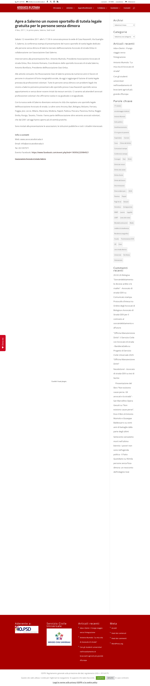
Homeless (117, 207)
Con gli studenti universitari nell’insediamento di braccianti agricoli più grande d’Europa (122, 85)
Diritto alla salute (120, 170)
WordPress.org (117, 644)
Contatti (127, 8)
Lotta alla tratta (125, 218)
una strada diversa (120, 249)
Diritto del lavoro (119, 180)
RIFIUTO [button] (110, 678)
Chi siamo (57, 8)
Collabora (101, 8)
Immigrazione (127, 207)
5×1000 (111, 2)
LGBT (116, 218)
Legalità (129, 212)
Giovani (126, 202)
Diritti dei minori (119, 164)
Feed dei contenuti (119, 633)
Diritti (129, 159)
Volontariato (118, 260)
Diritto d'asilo (118, 175)
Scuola (116, 239)
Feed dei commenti (119, 638)
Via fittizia (126, 255)
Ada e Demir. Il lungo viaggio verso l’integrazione (122, 52)
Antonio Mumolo (119, 117)
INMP (116, 212)
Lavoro (122, 212)
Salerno (43, 30)
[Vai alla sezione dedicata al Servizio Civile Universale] (59, 645)
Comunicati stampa (120, 149)
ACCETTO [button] (100, 678)
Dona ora (3, 342)
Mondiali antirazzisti (121, 223)
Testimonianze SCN (127, 239)
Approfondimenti (85, 8)
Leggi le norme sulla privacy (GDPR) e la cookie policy (75, 682)
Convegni (117, 159)
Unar (120, 244)
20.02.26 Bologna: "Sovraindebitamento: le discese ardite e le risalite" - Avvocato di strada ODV (123, 284)
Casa (116, 143)
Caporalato (118, 138)
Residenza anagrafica (121, 234)
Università (117, 255)
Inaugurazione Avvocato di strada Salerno (30, 159)
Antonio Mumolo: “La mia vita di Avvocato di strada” (123, 67)
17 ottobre (117, 106)
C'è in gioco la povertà (121, 132)
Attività (69, 8)
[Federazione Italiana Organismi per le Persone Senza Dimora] (26, 633)
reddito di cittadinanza (121, 228)
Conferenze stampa (120, 154)
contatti (104, 2)
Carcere (126, 138)
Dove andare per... (120, 191)
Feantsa (117, 196)
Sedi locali (51, 30)
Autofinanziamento (120, 127)
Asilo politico (118, 122)
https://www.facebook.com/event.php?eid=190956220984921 (60, 152)
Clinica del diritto (125, 143)
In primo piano (33, 30)
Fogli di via (117, 202)
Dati (124, 159)
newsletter (119, 2)
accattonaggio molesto (121, 111)
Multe (132, 223)
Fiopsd (124, 196)
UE (115, 244)
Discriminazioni (119, 186)
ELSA (130, 191)
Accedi (114, 628)
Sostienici (114, 8)
